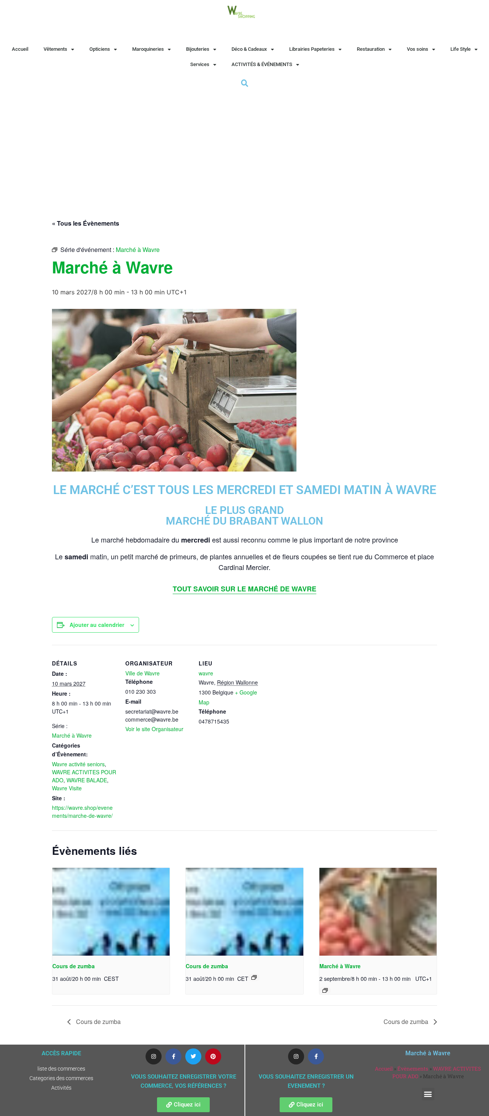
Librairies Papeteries (312, 49)
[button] (428, 1094)
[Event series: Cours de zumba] (254, 977)
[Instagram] (154, 1056)
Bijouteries (197, 49)
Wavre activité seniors (78, 764)
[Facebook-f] (173, 1056)
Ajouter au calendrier (97, 624)
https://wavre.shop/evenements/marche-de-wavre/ (82, 811)
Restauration (371, 49)
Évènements (412, 1068)
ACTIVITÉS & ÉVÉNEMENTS (262, 64)
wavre (206, 673)
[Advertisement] (244, 146)
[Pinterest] (213, 1056)
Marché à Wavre (72, 735)
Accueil (20, 49)
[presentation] (111, 912)
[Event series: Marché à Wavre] (325, 990)
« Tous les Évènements (85, 223)
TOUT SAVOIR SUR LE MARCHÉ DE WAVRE (244, 589)
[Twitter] (193, 1056)
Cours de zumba (73, 966)
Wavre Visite (67, 788)
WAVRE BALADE (86, 780)
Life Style (460, 49)
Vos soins (417, 49)
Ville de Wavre (142, 673)
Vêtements (55, 49)
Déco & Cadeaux (249, 49)
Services (199, 64)
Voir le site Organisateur (154, 729)
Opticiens (99, 49)
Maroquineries (148, 49)
